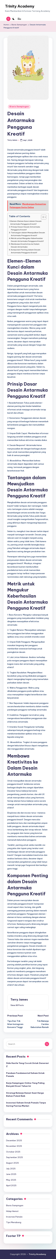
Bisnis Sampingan (19, 106)
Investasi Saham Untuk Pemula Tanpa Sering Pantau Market (26, 1104)
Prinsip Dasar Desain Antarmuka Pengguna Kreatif (25, 228)
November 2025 (14, 1146)
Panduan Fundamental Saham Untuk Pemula (25, 1074)
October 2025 (13, 1151)
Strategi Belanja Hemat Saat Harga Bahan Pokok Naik (25, 1094)
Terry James (19, 999)
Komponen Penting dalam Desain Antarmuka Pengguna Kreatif (25, 251)
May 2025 (11, 1180)
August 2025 (12, 1163)
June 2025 (11, 1174)
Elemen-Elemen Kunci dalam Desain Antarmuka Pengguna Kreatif (26, 222)
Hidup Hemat (12, 1211)
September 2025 (14, 1157)
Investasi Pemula (14, 1216)
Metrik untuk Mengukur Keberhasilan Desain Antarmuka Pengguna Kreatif (27, 239)
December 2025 (14, 1140)
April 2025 (11, 1185)
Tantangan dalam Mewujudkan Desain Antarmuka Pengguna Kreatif (28, 233)
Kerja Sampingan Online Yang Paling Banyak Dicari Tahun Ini (25, 1084)
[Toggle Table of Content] (42, 217)
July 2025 (11, 1168)
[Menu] (19, 19)
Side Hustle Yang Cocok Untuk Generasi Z (27, 1064)
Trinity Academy (19, 6)
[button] (17, 1005)
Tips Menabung (13, 1222)
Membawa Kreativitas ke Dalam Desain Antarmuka (25, 245)
